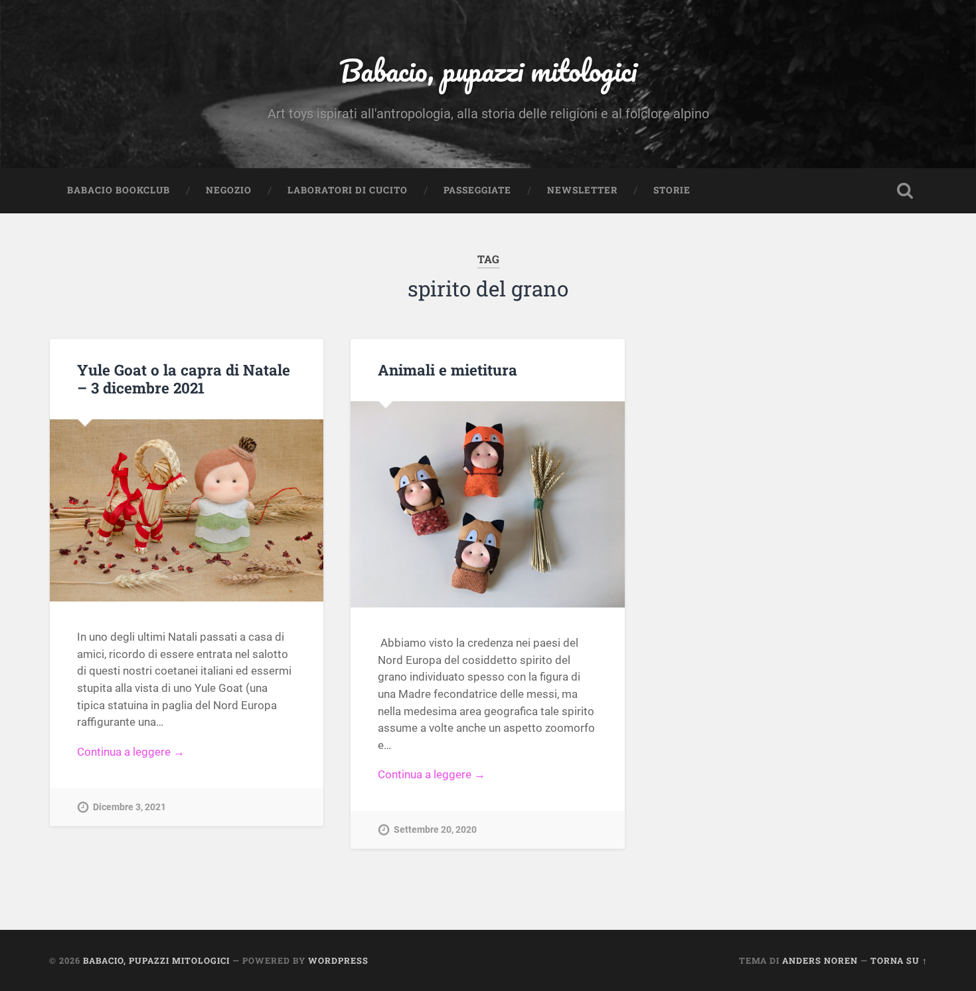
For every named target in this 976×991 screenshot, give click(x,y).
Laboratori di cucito (347, 190)
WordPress (338, 960)
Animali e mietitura (447, 370)
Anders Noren (820, 960)
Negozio (229, 190)
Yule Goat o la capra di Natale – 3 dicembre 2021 (183, 378)
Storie (672, 190)
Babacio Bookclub (118, 190)
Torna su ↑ (899, 960)
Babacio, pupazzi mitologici (488, 70)
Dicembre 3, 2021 (129, 807)
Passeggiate (477, 190)
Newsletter (582, 190)
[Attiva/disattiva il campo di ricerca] (905, 190)
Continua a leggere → (131, 751)
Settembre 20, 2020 (435, 829)
